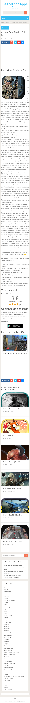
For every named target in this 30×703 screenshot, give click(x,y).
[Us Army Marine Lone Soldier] (15, 399)
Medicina (6, 657)
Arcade (6, 589)
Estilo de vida (7, 637)
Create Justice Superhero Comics (13, 565)
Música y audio (8, 661)
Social (5, 685)
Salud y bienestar (8, 678)
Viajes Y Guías (8, 689)
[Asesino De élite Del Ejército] (15, 479)
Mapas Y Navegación (9, 654)
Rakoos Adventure (8, 435)
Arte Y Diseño (7, 591)
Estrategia (6, 639)
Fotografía (6, 644)
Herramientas (7, 646)
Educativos (7, 628)
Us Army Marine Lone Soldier (12, 409)
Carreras (6, 602)
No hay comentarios (21, 38)
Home (2, 22)
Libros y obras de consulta (11, 652)
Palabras (6, 665)
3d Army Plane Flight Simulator (12, 515)
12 (21, 353)
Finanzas (6, 641)
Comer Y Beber (8, 615)
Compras (6, 620)
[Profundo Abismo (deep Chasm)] (15, 452)
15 (26, 353)
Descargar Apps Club (15, 6)
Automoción (7, 594)
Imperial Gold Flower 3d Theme (12, 575)
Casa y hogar (7, 607)
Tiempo (6, 687)
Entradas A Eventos (9, 633)
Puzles (6, 674)
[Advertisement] (15, 57)
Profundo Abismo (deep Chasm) (13, 462)
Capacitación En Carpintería (11, 577)
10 (18, 353)
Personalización (8, 667)
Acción (7, 22)
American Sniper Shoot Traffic (12, 541)
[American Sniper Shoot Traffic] (15, 532)
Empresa (6, 631)
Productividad (7, 672)
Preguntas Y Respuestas (11, 670)
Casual (5, 611)
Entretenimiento (8, 635)
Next (25, 343)
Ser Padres (7, 680)
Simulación (7, 683)
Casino (6, 609)
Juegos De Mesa (8, 648)
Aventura (6, 596)
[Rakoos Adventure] (15, 426)
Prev (5, 343)
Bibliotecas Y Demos (9, 600)
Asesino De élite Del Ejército (12, 488)
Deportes (6, 624)
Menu (3, 18)
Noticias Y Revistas (9, 663)
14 (24, 353)
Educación (6, 626)
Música (6, 659)
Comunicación (7, 622)
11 (19, 353)
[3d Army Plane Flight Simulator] (15, 505)
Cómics (6, 618)
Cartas (5, 604)
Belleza (6, 598)
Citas (5, 613)
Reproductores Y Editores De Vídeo (14, 676)
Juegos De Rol (8, 650)
